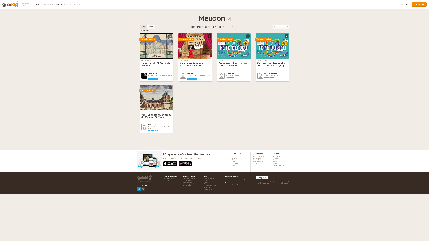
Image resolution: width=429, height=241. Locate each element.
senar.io (227, 180)
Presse (206, 182)
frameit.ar (228, 183)
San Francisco (236, 160)
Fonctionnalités (187, 180)
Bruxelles (235, 165)
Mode (275, 161)
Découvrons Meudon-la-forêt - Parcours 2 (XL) (271, 64)
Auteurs (166, 180)
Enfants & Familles (278, 165)
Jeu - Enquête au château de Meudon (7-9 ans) (156, 116)
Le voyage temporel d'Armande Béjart (192, 64)
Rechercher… (79, 4)
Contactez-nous (209, 189)
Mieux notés (256, 160)
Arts (274, 160)
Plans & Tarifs (187, 185)
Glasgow (234, 161)
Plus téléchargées (258, 156)
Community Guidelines (211, 184)
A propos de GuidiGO (210, 178)
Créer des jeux (187, 182)
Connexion (405, 4)
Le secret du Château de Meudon (155, 64)
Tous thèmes (277, 156)
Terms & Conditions (210, 185)
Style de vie (276, 167)
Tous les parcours (258, 163)
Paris (233, 156)
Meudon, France (146, 60)
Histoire (275, 158)
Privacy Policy (208, 187)
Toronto (234, 167)
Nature (275, 169)
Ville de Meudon (154, 73)
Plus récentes (257, 158)
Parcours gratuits (258, 161)
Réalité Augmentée (189, 184)
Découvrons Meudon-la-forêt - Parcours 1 (233, 64)
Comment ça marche (189, 178)
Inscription (419, 4)
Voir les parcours (169, 178)
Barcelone (235, 163)
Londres (234, 158)
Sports (275, 163)
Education (207, 180)
